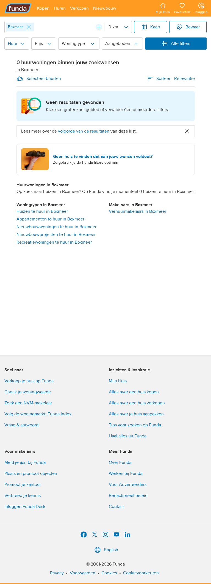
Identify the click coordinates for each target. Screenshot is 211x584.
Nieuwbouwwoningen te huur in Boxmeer (56, 227)
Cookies (109, 573)
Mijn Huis (118, 381)
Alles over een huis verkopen (137, 403)
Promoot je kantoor (22, 484)
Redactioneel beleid (128, 495)
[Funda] (18, 8)
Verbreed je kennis (22, 495)
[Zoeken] (99, 27)
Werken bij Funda (125, 473)
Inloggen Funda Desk (24, 506)
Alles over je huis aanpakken (136, 414)
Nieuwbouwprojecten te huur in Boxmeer (56, 234)
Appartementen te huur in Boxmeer (50, 219)
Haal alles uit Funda (127, 436)
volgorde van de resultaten (83, 131)
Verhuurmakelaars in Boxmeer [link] (137, 211)
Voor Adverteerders (127, 484)
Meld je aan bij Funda (25, 462)
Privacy (57, 573)
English (111, 550)
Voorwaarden (82, 573)
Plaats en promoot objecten (30, 473)
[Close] (28, 27)
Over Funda (120, 462)
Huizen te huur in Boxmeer (42, 211)
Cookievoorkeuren (141, 573)
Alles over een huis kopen (134, 392)
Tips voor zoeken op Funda (135, 425)
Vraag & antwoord (21, 425)
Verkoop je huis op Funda (29, 381)
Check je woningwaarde (27, 392)
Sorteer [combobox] (175, 78)
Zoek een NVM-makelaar (28, 403)
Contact (116, 506)
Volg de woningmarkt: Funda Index (37, 414)
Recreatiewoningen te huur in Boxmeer (54, 242)
